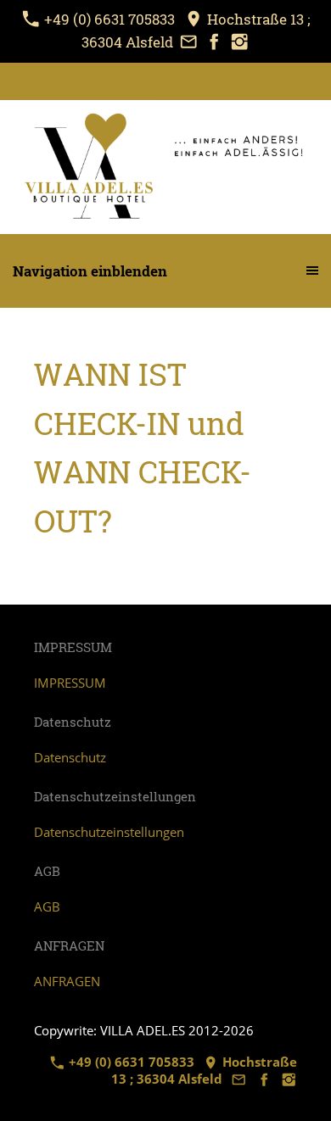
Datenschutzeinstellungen (109, 831)
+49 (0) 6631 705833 (109, 19)
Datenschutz (70, 757)
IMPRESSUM (70, 682)
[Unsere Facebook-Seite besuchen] (214, 42)
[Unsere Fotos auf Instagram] (239, 42)
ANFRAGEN (67, 981)
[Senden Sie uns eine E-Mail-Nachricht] (188, 42)
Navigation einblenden (90, 271)
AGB (47, 906)
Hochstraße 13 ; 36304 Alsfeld (204, 1070)
